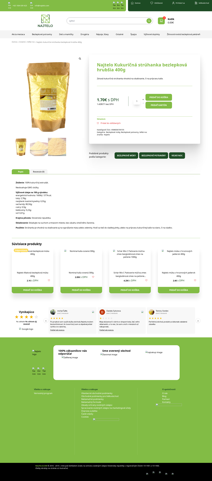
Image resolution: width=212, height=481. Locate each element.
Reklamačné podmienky (92, 399)
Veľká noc (31, 42)
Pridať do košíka (158, 97)
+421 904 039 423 (20, 5)
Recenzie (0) (38, 171)
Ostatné (119, 34)
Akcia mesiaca (18, 34)
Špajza (134, 34)
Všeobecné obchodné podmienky (96, 393)
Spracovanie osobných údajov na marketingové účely (106, 408)
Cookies (85, 416)
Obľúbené (158, 3)
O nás (165, 393)
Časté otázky (87, 413)
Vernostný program (43, 393)
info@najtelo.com (42, 5)
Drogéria (85, 34)
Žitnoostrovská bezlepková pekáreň (183, 34)
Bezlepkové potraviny (42, 34)
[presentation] (46, 320)
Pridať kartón (159, 105)
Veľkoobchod (204, 3)
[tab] (20, 171)
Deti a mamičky (66, 34)
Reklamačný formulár (91, 402)
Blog (164, 396)
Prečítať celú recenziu (57, 330)
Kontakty (166, 402)
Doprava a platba (89, 411)
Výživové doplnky (152, 34)
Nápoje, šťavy (102, 34)
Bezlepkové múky (113, 132)
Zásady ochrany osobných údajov (96, 405)
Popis (20, 171)
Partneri (166, 399)
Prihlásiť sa (180, 3)
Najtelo (107, 134)
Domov (137, 3)
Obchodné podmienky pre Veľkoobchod (100, 396)
